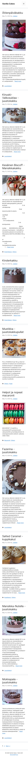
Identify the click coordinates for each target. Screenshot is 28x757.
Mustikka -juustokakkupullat (13, 330)
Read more (18, 81)
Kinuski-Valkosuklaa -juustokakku (10, 97)
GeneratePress (14, 754)
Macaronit (7, 440)
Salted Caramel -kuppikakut (12, 538)
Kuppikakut (7, 597)
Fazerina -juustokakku (9, 450)
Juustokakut (8, 86)
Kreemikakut (8, 252)
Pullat (10, 383)
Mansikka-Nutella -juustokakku (14, 608)
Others (14, 252)
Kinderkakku (9, 260)
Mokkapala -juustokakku (10, 681)
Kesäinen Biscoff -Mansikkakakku (13, 166)
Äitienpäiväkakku (12, 12)
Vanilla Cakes (8, 4)
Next (8, 746)
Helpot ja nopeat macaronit (12, 394)
